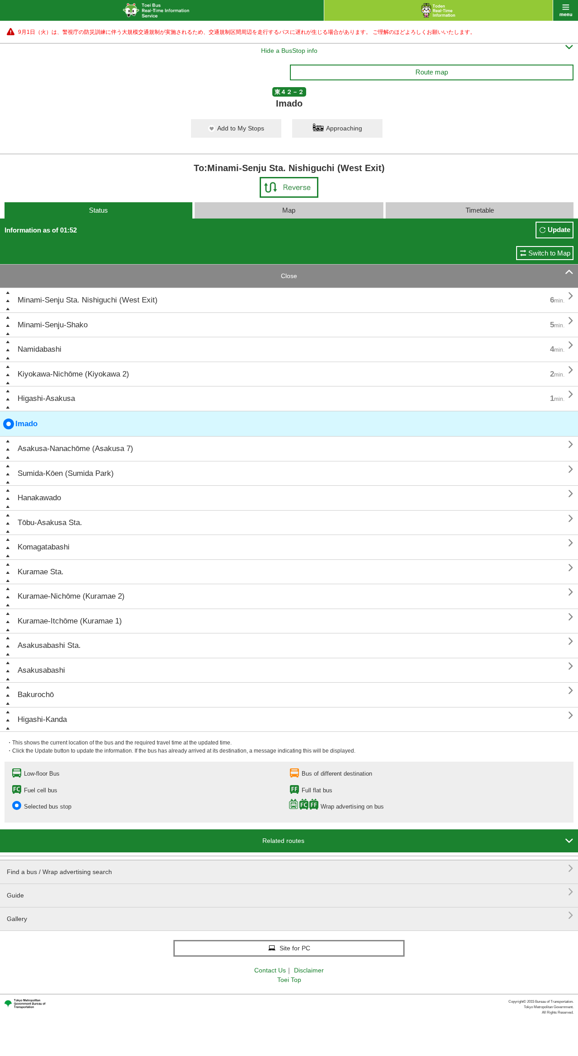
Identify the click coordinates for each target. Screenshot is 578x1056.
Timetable (480, 210)
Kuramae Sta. (41, 572)
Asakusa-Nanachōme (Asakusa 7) (75, 448)
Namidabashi (39, 349)
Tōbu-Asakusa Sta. (50, 522)
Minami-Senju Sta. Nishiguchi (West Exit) (88, 300)
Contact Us (270, 970)
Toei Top (289, 979)
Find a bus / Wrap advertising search (290, 868)
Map (288, 210)
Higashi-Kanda (42, 719)
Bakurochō (36, 694)
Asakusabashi (41, 670)
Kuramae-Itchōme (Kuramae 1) (70, 621)
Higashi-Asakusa (46, 398)
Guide (290, 892)
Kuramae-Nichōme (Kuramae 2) (71, 596)
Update (559, 229)
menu (565, 10)
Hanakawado (39, 497)
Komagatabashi (44, 547)
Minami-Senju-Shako (53, 325)
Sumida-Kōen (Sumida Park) (66, 473)
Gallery (290, 915)
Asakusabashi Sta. (49, 645)
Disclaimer (309, 970)
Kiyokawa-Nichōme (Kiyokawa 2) (73, 374)
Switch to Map (549, 253)
